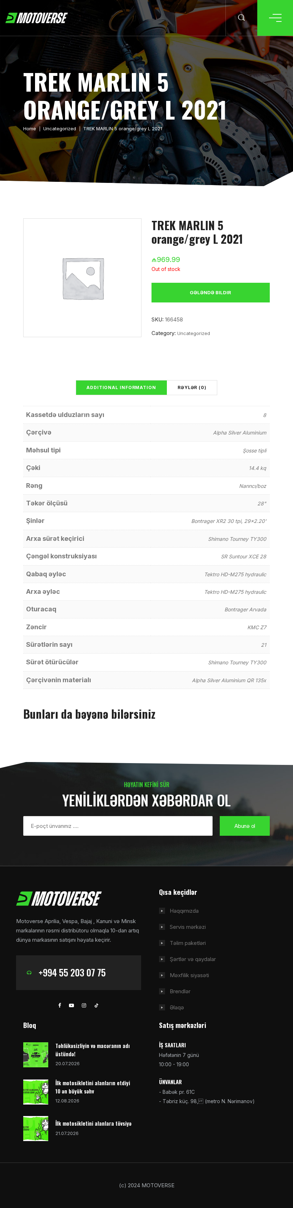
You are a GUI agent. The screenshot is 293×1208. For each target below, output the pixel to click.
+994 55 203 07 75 (72, 972)
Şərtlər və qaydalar (193, 959)
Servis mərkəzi (188, 926)
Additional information (121, 387)
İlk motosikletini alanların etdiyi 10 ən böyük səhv (92, 1087)
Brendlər (180, 991)
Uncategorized (59, 128)
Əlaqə (177, 1007)
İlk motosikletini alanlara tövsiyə (93, 1123)
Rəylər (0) (192, 387)
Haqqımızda (184, 910)
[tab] (121, 387)
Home (29, 128)
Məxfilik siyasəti (189, 975)
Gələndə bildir (210, 292)
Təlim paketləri (188, 943)
